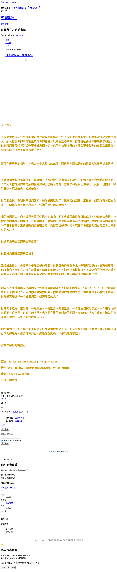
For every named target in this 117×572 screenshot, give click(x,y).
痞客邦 (15, 412)
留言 (20, 412)
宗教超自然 (19, 418)
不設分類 (19, 35)
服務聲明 (80, 540)
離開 (13, 567)
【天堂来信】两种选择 (19, 55)
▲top (3, 425)
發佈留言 (5, 443)
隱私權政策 (71, 540)
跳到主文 (4, 24)
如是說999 (9, 18)
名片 (7, 45)
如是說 (3, 399)
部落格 (8, 43)
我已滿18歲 (5, 567)
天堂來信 (18, 421)
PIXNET (41, 540)
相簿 (7, 40)
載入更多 (5, 429)
